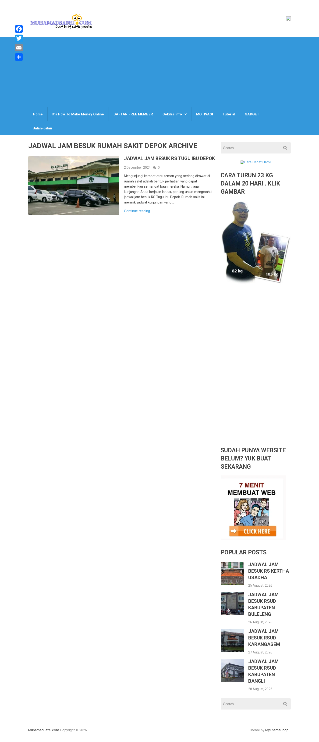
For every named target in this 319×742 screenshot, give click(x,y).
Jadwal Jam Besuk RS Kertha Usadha (268, 571)
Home (38, 114)
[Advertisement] (159, 72)
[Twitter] (19, 38)
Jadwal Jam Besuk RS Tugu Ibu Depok (169, 158)
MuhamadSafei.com (43, 730)
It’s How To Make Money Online (78, 114)
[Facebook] (19, 29)
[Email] (19, 47)
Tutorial (229, 114)
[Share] (19, 57)
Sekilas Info (172, 114)
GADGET (252, 114)
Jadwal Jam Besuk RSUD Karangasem (264, 637)
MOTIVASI (204, 114)
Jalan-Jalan (42, 128)
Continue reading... (138, 211)
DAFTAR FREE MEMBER (133, 114)
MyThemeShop (276, 730)
